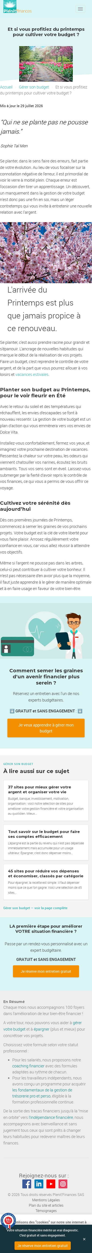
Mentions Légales (46, 1200)
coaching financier (28, 1065)
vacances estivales (31, 374)
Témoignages (46, 1210)
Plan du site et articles (46, 1205)
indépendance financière (51, 1117)
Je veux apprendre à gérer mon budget (46, 728)
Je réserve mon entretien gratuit (46, 971)
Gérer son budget (34, 87)
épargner (41, 1029)
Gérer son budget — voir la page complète (35, 908)
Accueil (6, 87)
